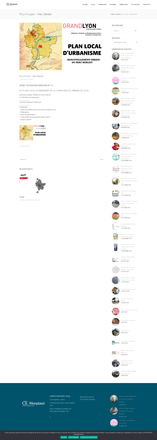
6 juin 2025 (124, 312)
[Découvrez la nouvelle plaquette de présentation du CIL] (115, 126)
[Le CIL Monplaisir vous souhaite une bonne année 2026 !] (115, 136)
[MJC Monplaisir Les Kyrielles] (115, 322)
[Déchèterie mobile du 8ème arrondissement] (115, 259)
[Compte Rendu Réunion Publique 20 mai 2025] (115, 363)
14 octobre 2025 (126, 195)
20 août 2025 (125, 261)
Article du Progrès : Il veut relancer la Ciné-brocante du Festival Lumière (128, 113)
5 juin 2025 (124, 322)
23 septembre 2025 (126, 251)
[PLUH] (33, 184)
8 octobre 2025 (125, 207)
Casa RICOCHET (125, 331)
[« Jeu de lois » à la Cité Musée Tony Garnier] (115, 80)
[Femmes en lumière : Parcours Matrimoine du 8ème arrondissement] (115, 157)
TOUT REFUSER (73, 437)
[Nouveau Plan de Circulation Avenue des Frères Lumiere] (115, 280)
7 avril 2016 (23, 79)
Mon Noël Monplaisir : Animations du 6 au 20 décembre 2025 (126, 168)
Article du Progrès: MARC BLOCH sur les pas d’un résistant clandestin (127, 55)
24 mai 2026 (124, 60)
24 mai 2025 (124, 343)
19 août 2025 (125, 271)
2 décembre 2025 (126, 148)
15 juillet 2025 (125, 291)
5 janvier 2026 (125, 138)
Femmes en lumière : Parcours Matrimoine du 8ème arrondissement (129, 156)
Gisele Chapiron (26, 200)
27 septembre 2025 (126, 238)
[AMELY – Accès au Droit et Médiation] (115, 353)
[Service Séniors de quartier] (115, 342)
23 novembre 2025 (126, 160)
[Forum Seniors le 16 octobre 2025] (115, 193)
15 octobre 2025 (126, 185)
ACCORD (63, 437)
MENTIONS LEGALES (87, 397)
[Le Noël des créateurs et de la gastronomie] (115, 146)
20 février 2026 (125, 105)
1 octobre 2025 (125, 228)
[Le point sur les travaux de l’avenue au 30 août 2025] (115, 270)
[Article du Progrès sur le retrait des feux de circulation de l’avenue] (115, 204)
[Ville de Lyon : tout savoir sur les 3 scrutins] (115, 91)
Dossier (117, 14)
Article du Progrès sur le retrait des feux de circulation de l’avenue (129, 203)
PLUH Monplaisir (24, 146)
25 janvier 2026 (125, 117)
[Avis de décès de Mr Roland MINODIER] (115, 226)
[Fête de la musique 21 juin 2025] (115, 311)
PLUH (22, 197)
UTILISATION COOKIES (87, 399)
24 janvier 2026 (125, 127)
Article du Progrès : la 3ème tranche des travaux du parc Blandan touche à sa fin (128, 101)
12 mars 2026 (125, 92)
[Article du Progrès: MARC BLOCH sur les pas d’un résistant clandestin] (115, 56)
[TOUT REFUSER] (155, 435)
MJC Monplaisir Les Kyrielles (128, 320)
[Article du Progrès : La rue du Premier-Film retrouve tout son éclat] (115, 181)
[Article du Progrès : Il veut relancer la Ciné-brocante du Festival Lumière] (115, 113)
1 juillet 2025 (125, 302)
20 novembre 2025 (126, 173)
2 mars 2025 (124, 375)
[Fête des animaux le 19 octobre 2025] (115, 216)
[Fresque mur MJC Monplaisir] (115, 290)
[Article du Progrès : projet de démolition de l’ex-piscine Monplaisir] (115, 68)
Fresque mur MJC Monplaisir (128, 289)
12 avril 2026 (125, 82)
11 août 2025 (125, 282)
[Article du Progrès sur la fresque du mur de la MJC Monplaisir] (115, 247)
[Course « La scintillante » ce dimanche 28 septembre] (115, 237)
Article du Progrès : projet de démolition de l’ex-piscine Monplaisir (128, 68)
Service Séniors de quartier (128, 341)
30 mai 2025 (124, 332)
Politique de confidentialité (89, 437)
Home (112, 14)
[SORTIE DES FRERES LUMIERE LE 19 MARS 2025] (115, 374)
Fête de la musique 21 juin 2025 (129, 310)
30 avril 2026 (125, 72)
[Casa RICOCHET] (115, 332)
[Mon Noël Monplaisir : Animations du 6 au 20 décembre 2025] (115, 169)
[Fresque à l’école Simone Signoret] (115, 301)
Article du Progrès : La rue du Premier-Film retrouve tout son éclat (129, 181)
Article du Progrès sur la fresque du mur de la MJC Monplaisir (127, 247)
